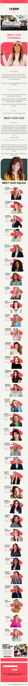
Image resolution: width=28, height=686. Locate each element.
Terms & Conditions (12, 673)
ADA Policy (5, 673)
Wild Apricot (15, 684)
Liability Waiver (18, 674)
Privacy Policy (19, 673)
